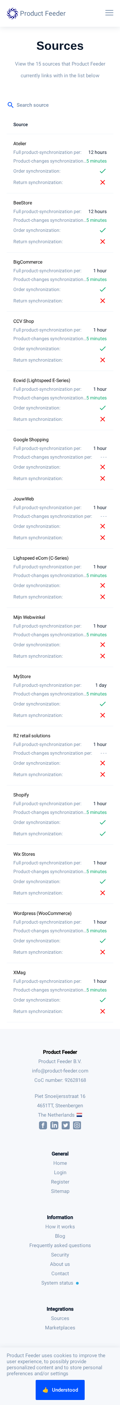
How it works (60, 1227)
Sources (60, 1318)
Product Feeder (60, 1052)
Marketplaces (60, 1328)
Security (60, 1255)
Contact (60, 1274)
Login (60, 1172)
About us (60, 1264)
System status (57, 1283)
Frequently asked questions (60, 1245)
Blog (60, 1236)
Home (60, 1163)
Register (60, 1182)
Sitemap (60, 1191)
